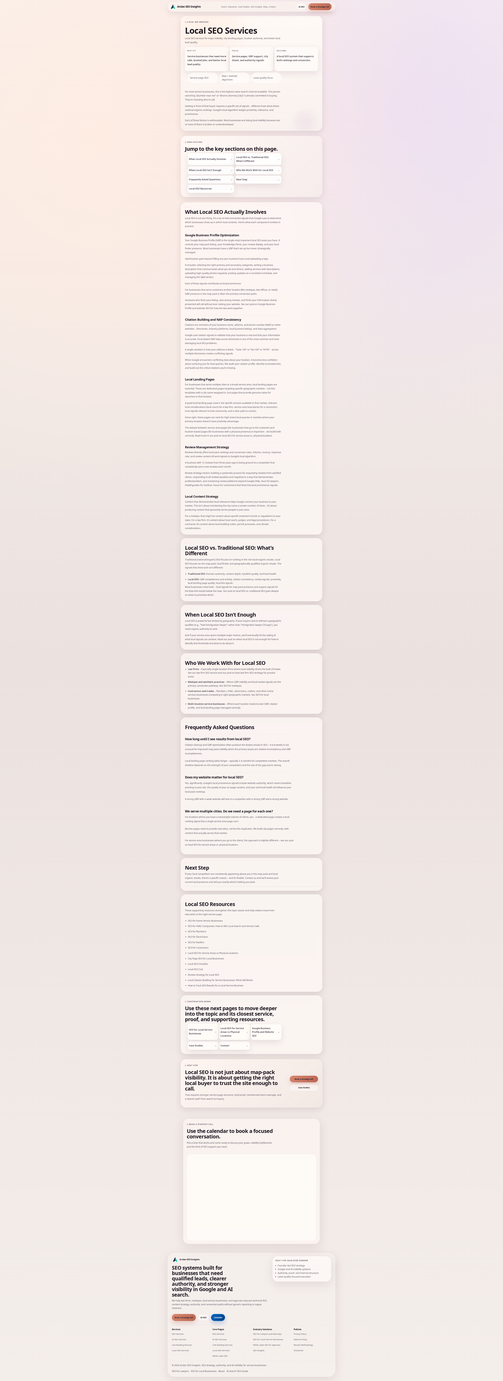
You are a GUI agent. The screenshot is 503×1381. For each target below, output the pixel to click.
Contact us (250, 877)
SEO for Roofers (196, 942)
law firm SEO (203, 672)
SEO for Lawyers (180, 1371)
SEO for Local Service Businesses (200, 1031)
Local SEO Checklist (198, 963)
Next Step (241, 179)
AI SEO (302, 6)
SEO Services (178, 1334)
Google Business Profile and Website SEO (263, 1032)
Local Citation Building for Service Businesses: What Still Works (220, 980)
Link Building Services (182, 1345)
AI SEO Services (179, 1339)
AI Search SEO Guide (237, 1371)
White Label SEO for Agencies (266, 1345)
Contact (272, 6)
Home (224, 6)
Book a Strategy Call (320, 6)
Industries (232, 6)
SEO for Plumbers (197, 931)
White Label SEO (220, 1356)
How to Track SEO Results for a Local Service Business (215, 985)
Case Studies (244, 6)
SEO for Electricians (198, 936)
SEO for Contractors (198, 947)
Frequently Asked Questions (205, 179)
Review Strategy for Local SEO (203, 974)
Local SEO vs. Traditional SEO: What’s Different (252, 159)
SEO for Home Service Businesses (205, 920)
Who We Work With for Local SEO (254, 170)
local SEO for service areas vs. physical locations (247, 435)
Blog (265, 6)
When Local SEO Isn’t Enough (205, 170)
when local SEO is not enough (251, 639)
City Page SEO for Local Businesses (206, 958)
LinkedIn (218, 1317)
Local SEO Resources (200, 188)
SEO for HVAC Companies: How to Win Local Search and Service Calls (223, 926)
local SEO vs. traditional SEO (250, 590)
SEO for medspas (232, 685)
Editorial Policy (300, 1339)
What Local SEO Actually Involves (207, 159)
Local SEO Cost (195, 969)
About (221, 1371)
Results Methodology (303, 1345)
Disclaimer (299, 1350)
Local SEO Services (180, 1350)
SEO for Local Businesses (204, 1371)
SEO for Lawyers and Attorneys (267, 1334)
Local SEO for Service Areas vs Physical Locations (213, 953)
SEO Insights (256, 6)
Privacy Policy (300, 1334)
